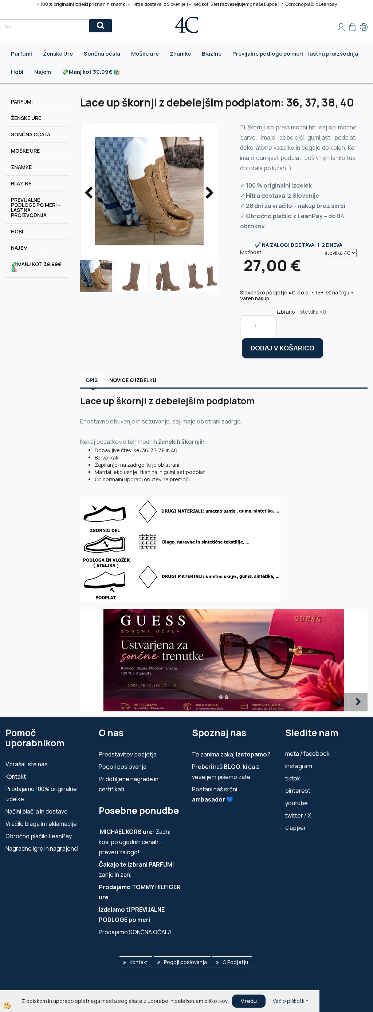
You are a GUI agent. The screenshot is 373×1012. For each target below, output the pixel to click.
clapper (295, 828)
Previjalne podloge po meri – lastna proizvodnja (295, 53)
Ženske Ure (58, 53)
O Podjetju (235, 962)
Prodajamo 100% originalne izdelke (41, 794)
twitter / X (298, 815)
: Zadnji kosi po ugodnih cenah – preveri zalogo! (135, 842)
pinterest (297, 791)
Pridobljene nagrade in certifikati (128, 784)
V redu (249, 1001)
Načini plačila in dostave (36, 811)
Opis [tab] (92, 380)
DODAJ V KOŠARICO (282, 348)
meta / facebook (307, 754)
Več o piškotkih (291, 1000)
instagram (298, 766)
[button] (209, 193)
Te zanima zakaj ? (231, 754)
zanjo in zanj (136, 869)
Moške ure (145, 53)
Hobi (17, 72)
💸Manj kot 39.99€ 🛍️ (91, 72)
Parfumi (21, 53)
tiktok (292, 778)
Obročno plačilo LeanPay (38, 836)
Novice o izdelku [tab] (132, 380)
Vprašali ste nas (26, 764)
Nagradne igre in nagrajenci (41, 848)
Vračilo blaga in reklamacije (41, 824)
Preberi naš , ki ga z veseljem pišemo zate (225, 772)
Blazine (211, 53)
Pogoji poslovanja (122, 767)
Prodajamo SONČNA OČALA (136, 932)
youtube (296, 803)
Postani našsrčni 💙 (214, 794)
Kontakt (15, 776)
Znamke (180, 53)
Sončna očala (102, 53)
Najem (42, 72)
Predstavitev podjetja (128, 754)
